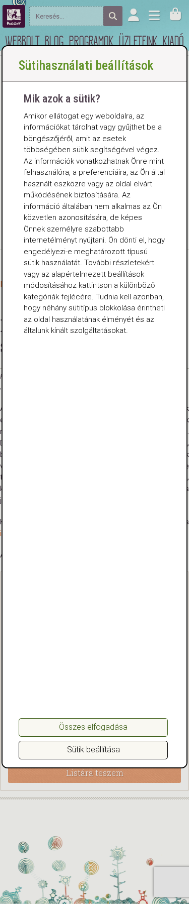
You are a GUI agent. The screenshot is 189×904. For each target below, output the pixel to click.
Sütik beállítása (93, 749)
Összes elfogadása (93, 727)
